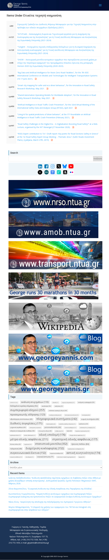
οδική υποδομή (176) (52, 434)
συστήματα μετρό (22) (35, 427)
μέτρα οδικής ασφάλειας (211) (29, 439)
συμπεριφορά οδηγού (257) (27, 410)
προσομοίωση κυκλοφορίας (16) (76, 449)
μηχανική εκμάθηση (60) (18, 427)
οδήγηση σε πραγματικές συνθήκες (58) (22, 431)
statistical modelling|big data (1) (66, 457)
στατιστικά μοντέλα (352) (51, 444)
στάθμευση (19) (59, 431)
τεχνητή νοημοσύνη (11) (68, 402)
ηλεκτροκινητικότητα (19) (71, 415)
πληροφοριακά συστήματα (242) (56, 419)
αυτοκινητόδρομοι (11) (70, 427)
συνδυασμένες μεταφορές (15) (87, 427)
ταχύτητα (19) (27, 444)
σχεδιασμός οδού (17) (15, 435)
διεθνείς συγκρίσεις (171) (26, 423)
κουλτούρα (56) (46, 406)
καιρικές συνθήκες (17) (16, 457)
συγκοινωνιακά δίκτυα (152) (28, 453)
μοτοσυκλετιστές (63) (53, 427)
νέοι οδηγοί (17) (29, 457)
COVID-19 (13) (13, 402)
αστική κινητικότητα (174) (83, 453)
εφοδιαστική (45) (83, 424)
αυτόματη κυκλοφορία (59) (86, 402)
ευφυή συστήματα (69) (90, 419)
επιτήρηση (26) (86, 415)
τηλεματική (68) (16, 449)
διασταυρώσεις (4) (51, 424)
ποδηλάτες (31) (59, 406)
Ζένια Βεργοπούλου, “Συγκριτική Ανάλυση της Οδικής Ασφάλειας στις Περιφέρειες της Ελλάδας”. (50, 488)
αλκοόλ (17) (55, 402)
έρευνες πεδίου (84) (80, 444)
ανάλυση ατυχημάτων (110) (35, 402)
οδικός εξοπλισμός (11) (29, 435)
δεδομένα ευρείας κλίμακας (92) (24, 406)
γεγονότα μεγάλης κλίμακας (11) (67, 424)
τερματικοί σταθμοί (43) (56, 453)
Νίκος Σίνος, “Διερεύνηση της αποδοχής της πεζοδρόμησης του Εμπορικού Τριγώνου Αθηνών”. (50, 502)
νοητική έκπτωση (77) (45, 457)
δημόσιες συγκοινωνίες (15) (82, 431)
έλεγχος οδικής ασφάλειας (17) (77, 435)
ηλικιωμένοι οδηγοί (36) (45, 431)
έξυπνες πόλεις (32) (15, 444)
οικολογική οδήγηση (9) (55, 415)
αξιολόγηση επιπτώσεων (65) (21, 419)
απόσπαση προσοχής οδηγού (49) (58, 410)
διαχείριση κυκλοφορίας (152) (45, 448)
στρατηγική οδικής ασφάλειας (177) (74, 439)
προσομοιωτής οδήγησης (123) (27, 414)
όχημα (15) (81, 457)
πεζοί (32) (69, 431)
